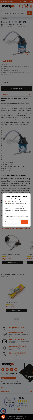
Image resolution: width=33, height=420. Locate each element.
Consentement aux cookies (3, 417)
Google (7, 201)
